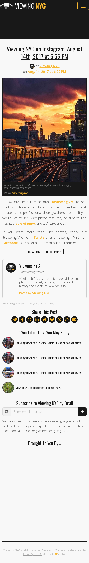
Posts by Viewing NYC (34, 293)
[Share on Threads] (59, 319)
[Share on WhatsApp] (67, 319)
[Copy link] (14, 319)
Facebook (10, 243)
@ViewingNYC (63, 201)
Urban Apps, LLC (32, 554)
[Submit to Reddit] (44, 319)
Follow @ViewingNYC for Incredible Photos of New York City (48, 342)
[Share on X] (29, 319)
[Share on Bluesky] (52, 319)
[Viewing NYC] (23, 6)
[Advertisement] (44, 24)
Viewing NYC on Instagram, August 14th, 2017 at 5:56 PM (44, 52)
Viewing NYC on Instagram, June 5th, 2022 (38, 387)
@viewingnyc (19, 193)
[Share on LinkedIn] (37, 319)
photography (53, 251)
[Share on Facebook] (22, 319)
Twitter (40, 237)
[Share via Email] (74, 319)
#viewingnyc (25, 223)
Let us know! (47, 303)
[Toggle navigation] (83, 6)
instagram (34, 251)
